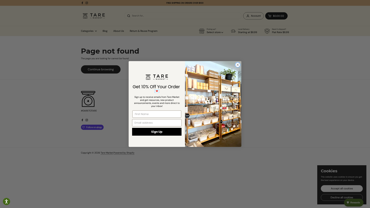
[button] (6, 201)
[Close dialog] (237, 64)
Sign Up (156, 132)
